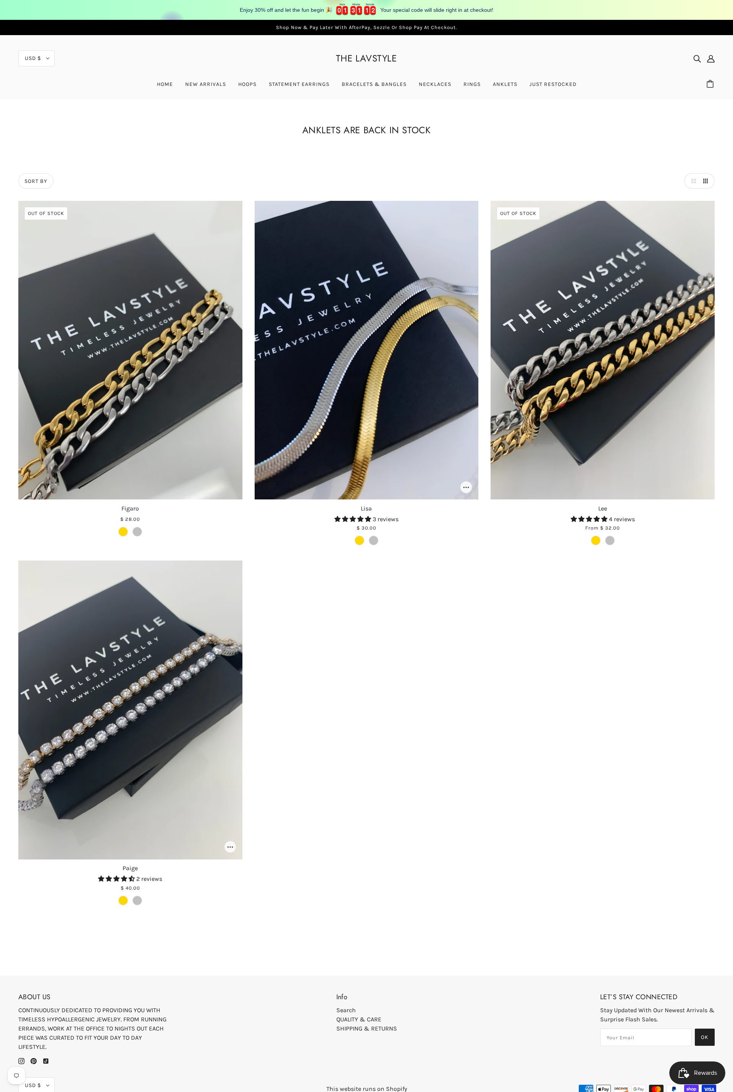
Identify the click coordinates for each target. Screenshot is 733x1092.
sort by (35, 181)
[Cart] (711, 84)
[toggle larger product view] (691, 181)
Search (346, 1010)
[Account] (711, 58)
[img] (697, 58)
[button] (353, 519)
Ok (705, 1037)
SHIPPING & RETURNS (366, 1028)
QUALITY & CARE (358, 1019)
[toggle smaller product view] (707, 181)
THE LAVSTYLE (366, 58)
